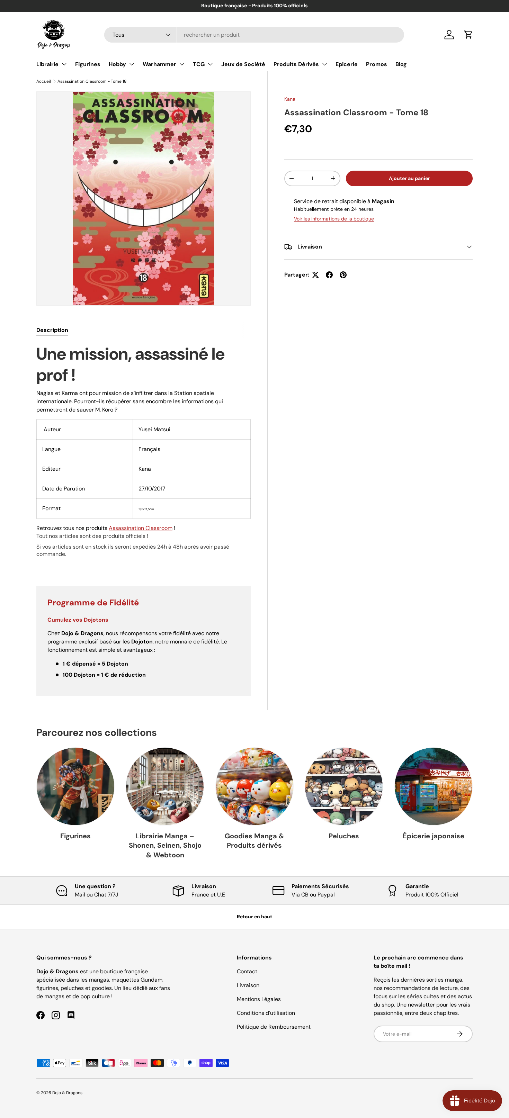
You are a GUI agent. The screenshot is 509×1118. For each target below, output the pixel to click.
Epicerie (347, 64)
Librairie (47, 64)
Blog (401, 64)
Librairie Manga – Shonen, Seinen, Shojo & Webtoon (165, 845)
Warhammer (159, 64)
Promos (376, 64)
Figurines (87, 64)
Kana (289, 99)
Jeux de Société (243, 64)
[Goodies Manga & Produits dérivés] (254, 786)
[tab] (52, 330)
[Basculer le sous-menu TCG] (210, 64)
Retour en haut (254, 916)
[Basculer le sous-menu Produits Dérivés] (324, 64)
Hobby (117, 64)
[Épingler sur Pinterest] (343, 275)
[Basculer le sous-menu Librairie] (64, 64)
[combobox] (254, 35)
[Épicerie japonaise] (433, 786)
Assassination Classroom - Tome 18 (91, 81)
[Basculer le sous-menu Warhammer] (182, 64)
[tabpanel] (143, 456)
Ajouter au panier (409, 178)
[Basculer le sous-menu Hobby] (131, 64)
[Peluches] (344, 786)
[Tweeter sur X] (315, 275)
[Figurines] (75, 786)
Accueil (43, 81)
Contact (247, 971)
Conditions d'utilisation (266, 1013)
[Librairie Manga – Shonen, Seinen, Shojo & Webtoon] (165, 786)
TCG (199, 64)
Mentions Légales (259, 999)
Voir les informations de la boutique (334, 219)
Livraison (248, 985)
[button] (468, 34)
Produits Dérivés (296, 64)
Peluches (344, 835)
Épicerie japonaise (433, 835)
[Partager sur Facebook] (329, 275)
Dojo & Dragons (67, 1093)
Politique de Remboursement (274, 1026)
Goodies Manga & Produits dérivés (254, 840)
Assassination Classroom (140, 528)
